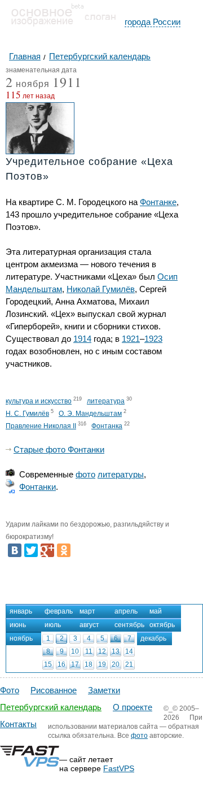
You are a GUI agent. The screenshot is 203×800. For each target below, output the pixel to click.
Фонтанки (37, 487)
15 (48, 664)
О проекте (132, 707)
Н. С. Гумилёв (27, 414)
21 (129, 664)
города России (152, 22)
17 (75, 664)
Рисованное (53, 690)
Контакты (18, 724)
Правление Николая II (41, 426)
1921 (131, 339)
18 (88, 664)
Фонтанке (158, 202)
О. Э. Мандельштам (90, 414)
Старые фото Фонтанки (59, 449)
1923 (153, 339)
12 (102, 651)
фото (85, 474)
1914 (82, 339)
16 (61, 664)
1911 (67, 82)
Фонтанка (106, 426)
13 (116, 651)
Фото (9, 690)
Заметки (104, 690)
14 (129, 651)
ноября (28, 84)
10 (75, 651)
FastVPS (118, 768)
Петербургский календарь (51, 707)
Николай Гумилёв (101, 289)
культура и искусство (39, 401)
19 (102, 664)
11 (88, 651)
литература (106, 401)
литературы (121, 474)
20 (116, 664)
